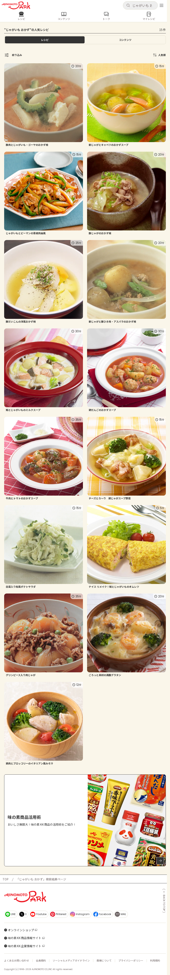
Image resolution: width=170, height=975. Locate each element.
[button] (140, 5)
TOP (5, 879)
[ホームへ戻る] (16, 5)
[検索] (128, 5)
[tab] (125, 39)
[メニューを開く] (161, 5)
